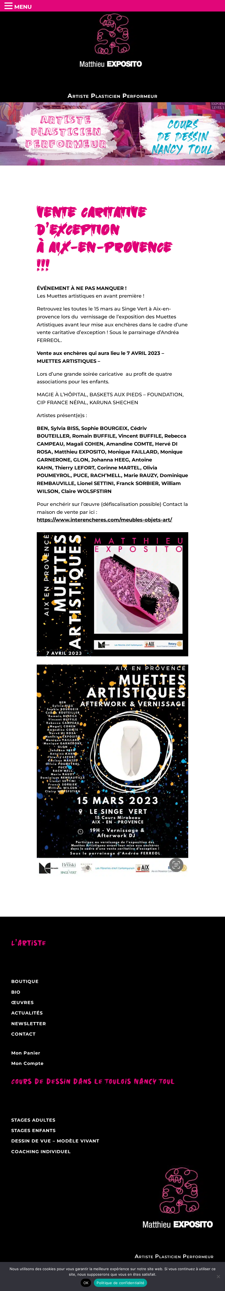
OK (86, 1283)
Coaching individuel (41, 1151)
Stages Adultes (33, 1120)
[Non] (218, 1276)
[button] (9, 6)
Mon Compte (27, 1063)
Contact (23, 1034)
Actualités (27, 1013)
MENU (23, 7)
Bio (16, 992)
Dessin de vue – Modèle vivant (55, 1141)
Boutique (25, 981)
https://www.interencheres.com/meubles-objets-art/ (104, 520)
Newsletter (28, 1023)
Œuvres (22, 1002)
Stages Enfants (33, 1130)
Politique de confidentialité (120, 1283)
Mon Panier (25, 1053)
